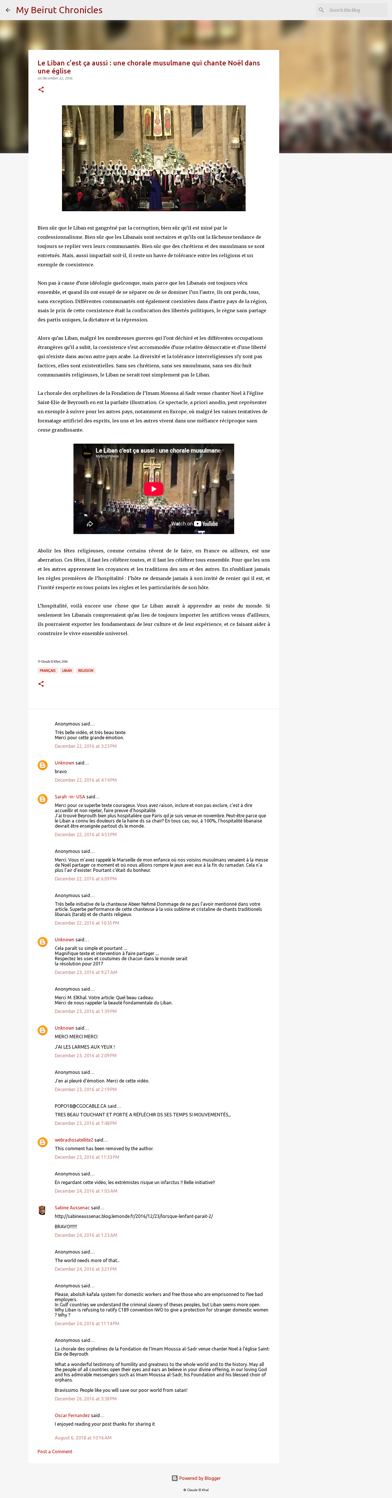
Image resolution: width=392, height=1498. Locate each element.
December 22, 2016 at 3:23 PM (86, 746)
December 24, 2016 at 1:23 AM (86, 1235)
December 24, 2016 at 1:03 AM (86, 1191)
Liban (67, 670)
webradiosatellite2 (74, 1139)
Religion (85, 670)
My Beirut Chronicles (59, 10)
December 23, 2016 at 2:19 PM (86, 1089)
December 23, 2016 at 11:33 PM (87, 1157)
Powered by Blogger (199, 1478)
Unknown (64, 762)
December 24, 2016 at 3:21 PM (86, 1269)
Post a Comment (55, 1451)
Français (48, 670)
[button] (41, 90)
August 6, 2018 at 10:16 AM (83, 1437)
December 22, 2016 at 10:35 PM (87, 922)
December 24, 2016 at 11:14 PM (87, 1323)
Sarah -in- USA (70, 796)
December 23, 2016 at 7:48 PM (86, 1123)
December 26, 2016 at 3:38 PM (86, 1398)
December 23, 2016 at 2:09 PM (86, 1055)
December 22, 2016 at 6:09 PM (86, 878)
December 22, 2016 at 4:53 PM (86, 834)
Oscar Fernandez (72, 1415)
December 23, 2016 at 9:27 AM (86, 972)
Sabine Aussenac (72, 1207)
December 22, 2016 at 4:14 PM (86, 780)
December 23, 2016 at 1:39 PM (86, 1011)
